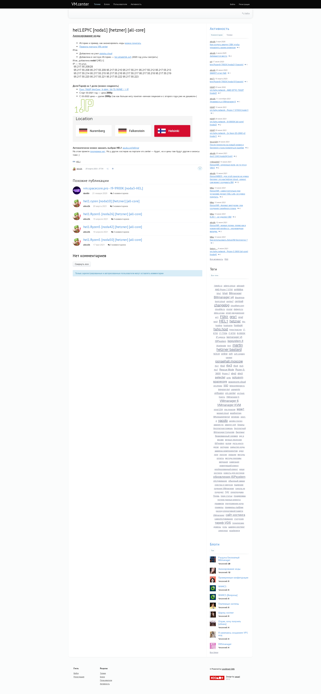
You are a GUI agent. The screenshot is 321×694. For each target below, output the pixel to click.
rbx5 (241, 365)
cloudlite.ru (220, 309)
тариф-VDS (223, 522)
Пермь (216, 495)
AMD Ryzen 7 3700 (224, 289)
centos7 (230, 301)
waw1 (240, 409)
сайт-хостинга (235, 514)
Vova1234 (214, 141)
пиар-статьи (226, 495)
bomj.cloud (220, 301)
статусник (239, 518)
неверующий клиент (229, 465)
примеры (219, 507)
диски (216, 446)
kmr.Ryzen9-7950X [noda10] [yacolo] (226, 81)
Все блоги (214, 652)
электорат (223, 530)
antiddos (238, 289)
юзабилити (234, 530)
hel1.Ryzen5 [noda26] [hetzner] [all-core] (112, 214)
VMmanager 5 (232, 396)
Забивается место (218, 55)
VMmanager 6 (229, 400)
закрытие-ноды (237, 446)
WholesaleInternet (221, 416)
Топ (212, 550)
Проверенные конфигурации (233, 577)
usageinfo (235, 389)
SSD (226, 385)
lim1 (229, 345)
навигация (234, 461)
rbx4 (235, 365)
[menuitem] (97, 4)
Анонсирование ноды (86, 36)
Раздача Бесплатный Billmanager (228, 559)
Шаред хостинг (226, 612)
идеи (241, 450)
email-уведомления (235, 312)
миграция (223, 461)
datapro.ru (238, 309)
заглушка (224, 446)
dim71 (212, 78)
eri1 (217, 317)
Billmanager (235, 293)
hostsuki (238, 325)
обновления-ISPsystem (229, 476)
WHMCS (222, 586)
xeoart (237, 676)
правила (219, 503)
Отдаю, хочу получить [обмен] (229, 622)
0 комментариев (120, 193)
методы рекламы (233, 458)
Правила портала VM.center (93, 46)
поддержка (240, 495)
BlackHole (239, 297)
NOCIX (216, 353)
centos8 (239, 301)
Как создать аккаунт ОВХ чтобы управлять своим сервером (225, 46)
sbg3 (240, 373)
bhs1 (219, 293)
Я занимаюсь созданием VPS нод (233, 634)
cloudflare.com (237, 305)
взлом (228, 443)
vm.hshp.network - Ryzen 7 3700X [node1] (229, 110)
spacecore (220, 381)
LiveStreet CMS (228, 668)
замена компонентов (226, 450)
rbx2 (222, 365)
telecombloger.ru (237, 385)
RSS (226, 259)
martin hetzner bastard (230, 347)
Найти (247, 13)
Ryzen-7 (226, 373)
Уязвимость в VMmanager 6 (223, 101)
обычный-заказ (236, 480)
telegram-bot (224, 389)
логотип (223, 454)
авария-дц (219, 424)
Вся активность (216, 259)
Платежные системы (228, 603)
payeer (229, 357)
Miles (212, 187)
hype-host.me (235, 329)
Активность (219, 28)
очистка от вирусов (224, 484)
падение (238, 484)
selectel (220, 377)
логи (216, 454)
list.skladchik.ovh (123, 56)
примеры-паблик (234, 507)
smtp (229, 377)
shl (211, 61)
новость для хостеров (234, 472)
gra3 (215, 321)
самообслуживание (224, 518)
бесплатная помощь (223, 428)
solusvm (237, 377)
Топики (229, 34)
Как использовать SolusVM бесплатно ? (229, 239)
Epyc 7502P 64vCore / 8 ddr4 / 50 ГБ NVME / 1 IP (104, 89)
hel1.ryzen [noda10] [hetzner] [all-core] (111, 201)
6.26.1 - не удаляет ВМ (220, 216)
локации (232, 454)
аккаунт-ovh (230, 424)
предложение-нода (234, 503)
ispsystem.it (235, 341)
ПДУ (227, 492)
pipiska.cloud (105, 53)
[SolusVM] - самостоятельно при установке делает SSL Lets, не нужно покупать (227, 193)
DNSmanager (225, 644)
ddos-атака (219, 312)
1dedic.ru (218, 285)
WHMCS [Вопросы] (227, 595)
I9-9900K (241, 333)
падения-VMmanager (224, 488)
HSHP (212, 87)
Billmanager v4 (224, 297)
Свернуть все (82, 264)
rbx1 (217, 365)
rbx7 (216, 369)
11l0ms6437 (215, 161)
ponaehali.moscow (229, 361)
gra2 (240, 317)
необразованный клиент (226, 469)
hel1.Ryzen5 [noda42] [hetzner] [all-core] (112, 227)
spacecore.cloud (237, 381)
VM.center (80, 4)
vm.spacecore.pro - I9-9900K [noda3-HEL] (113, 188)
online (224, 353)
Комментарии (217, 34)
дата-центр (238, 443)
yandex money (235, 420)
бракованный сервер (226, 435)
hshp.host (220, 329)
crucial (229, 309)
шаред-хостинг (236, 526)
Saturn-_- (214, 248)
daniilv (86, 193)
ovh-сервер (239, 353)
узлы (224, 526)
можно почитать (133, 43)
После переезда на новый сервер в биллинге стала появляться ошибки (227, 146)
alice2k (79, 168)
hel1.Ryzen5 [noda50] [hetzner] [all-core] (112, 240)
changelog (221, 304)
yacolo (223, 420)
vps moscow (229, 409)
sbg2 (233, 373)
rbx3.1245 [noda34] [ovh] (221, 156)
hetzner (235, 321)
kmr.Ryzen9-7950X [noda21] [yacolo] (226, 64)
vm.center (230, 393)
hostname (228, 325)
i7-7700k (223, 333)
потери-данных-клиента (229, 499)
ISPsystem (220, 341)
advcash (240, 285)
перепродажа (237, 492)
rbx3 (229, 365)
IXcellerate (221, 345)
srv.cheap (217, 385)
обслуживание (220, 480)
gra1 (233, 316)
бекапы (240, 424)
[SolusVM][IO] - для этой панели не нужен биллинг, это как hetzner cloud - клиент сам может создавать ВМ (229, 179)
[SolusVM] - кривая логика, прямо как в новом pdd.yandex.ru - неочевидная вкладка (228, 228)
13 (237, 182)
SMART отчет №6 (218, 72)
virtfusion (219, 393)
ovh (231, 353)
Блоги (215, 544)
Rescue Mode (226, 369)
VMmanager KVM (229, 405)
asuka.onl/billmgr (131, 147)
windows (235, 416)
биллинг (240, 432)
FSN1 (224, 316)
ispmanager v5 (234, 337)
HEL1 (78, 161)
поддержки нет (97, 151)
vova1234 (218, 409)
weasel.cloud (223, 413)
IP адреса (220, 337)
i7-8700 (232, 333)
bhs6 (225, 293)
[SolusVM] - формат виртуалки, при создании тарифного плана (226, 207)
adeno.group (229, 285)
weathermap (235, 413)
